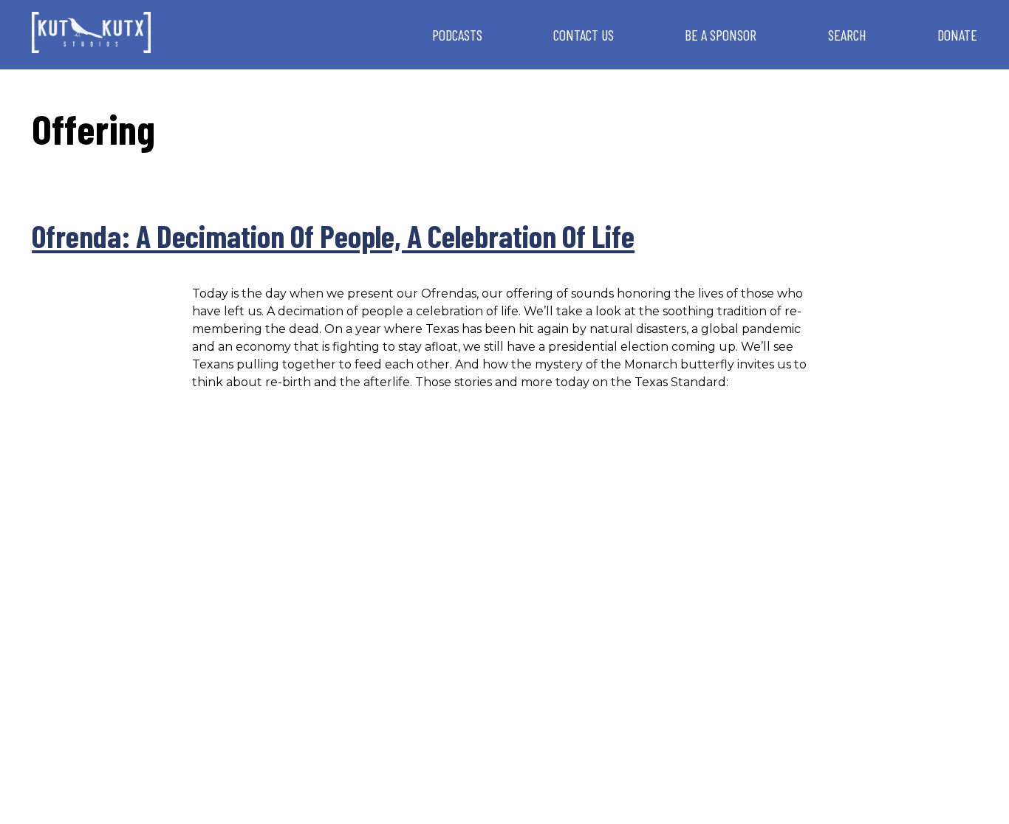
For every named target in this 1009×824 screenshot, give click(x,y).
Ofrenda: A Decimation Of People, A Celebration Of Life (333, 235)
